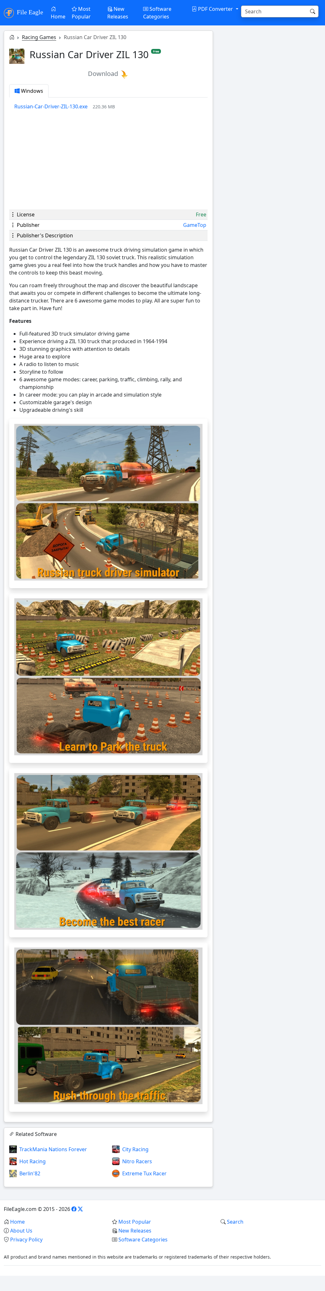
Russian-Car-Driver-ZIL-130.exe (51, 106)
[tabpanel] (111, 106)
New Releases (117, 12)
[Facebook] (73, 1209)
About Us (21, 1230)
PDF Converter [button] (215, 8)
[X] (80, 1209)
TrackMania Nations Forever (53, 1149)
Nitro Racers (137, 1161)
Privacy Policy (26, 1239)
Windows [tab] (31, 90)
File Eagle (29, 12)
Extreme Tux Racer (144, 1173)
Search (235, 1221)
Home (58, 16)
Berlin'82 (29, 1173)
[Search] (312, 11)
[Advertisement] (108, 159)
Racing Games (39, 37)
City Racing (135, 1149)
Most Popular (81, 12)
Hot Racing (32, 1161)
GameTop (194, 224)
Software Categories (157, 12)
